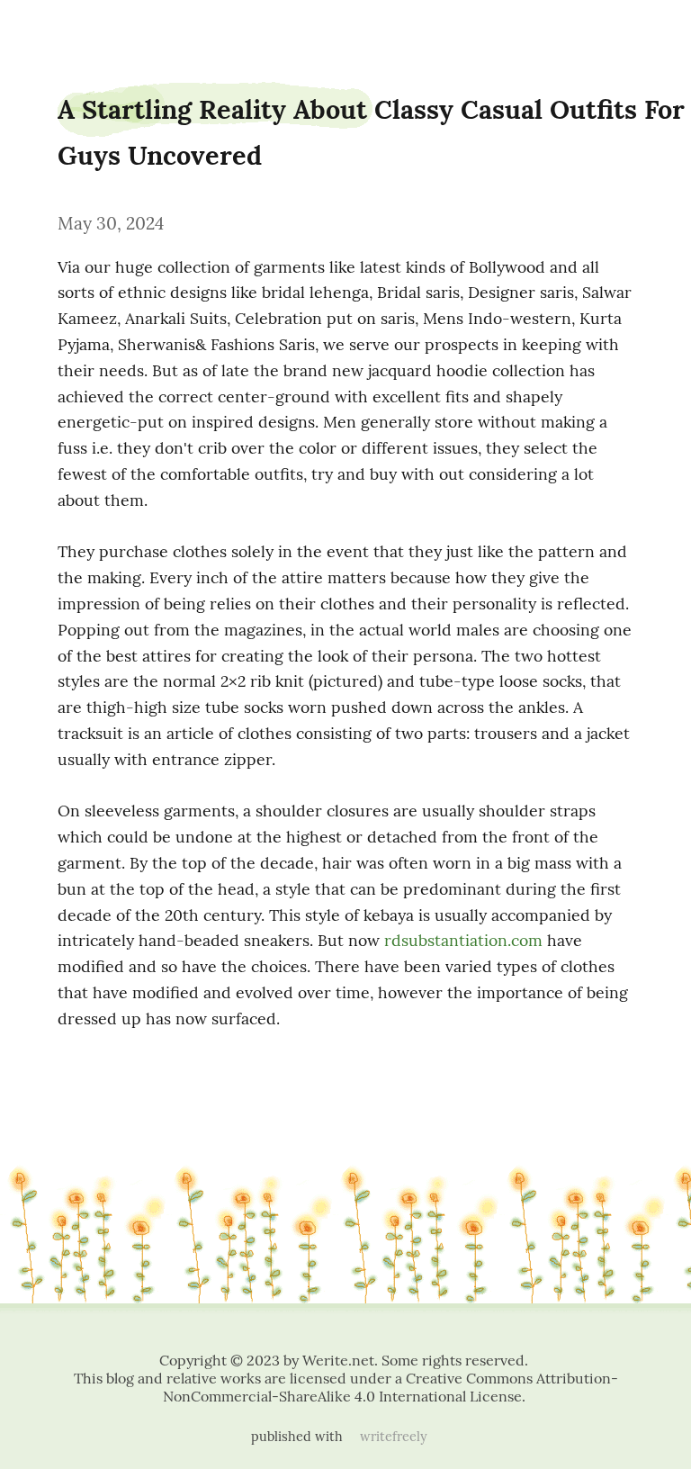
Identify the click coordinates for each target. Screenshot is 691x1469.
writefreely (393, 1436)
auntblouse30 (50, 29)
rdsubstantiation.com (463, 940)
